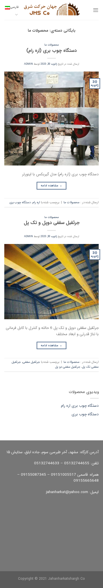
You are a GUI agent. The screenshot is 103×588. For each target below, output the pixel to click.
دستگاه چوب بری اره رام (80, 406)
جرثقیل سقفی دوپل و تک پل (52, 223)
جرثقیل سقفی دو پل (67, 367)
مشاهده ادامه (51, 185)
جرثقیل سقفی (31, 362)
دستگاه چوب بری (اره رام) (51, 50)
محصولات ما (51, 45)
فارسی (14, 7)
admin (28, 64)
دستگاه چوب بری (20, 202)
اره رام (36, 202)
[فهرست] (96, 10)
